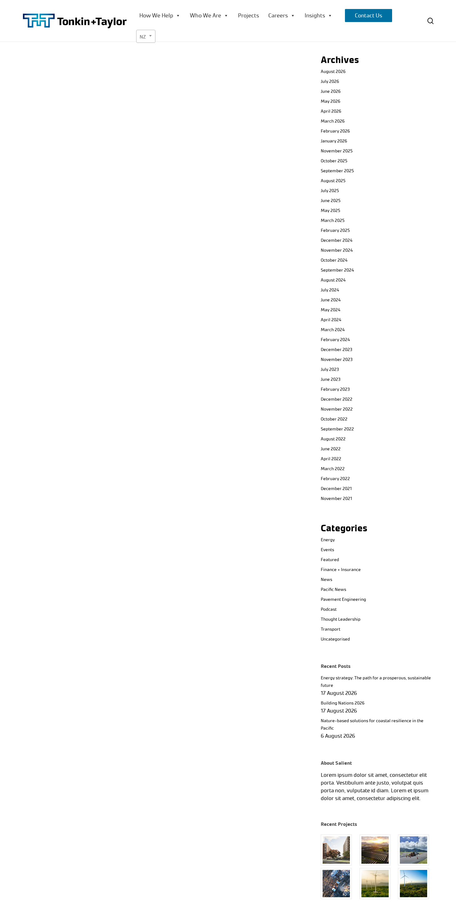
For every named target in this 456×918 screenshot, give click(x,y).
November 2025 (337, 151)
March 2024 (333, 329)
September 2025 (337, 170)
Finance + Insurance (341, 569)
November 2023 (337, 359)
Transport (330, 629)
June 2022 (331, 449)
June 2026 (331, 91)
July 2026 (330, 81)
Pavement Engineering (343, 599)
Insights (315, 15)
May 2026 (330, 101)
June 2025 (331, 200)
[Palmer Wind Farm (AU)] (416, 883)
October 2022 (334, 419)
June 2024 (331, 300)
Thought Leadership (340, 619)
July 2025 (330, 190)
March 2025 (333, 220)
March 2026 (333, 121)
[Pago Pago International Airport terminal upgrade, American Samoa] (416, 850)
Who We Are (205, 15)
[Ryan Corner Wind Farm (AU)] (378, 883)
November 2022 (337, 409)
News (326, 579)
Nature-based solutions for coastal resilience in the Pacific (372, 724)
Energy (328, 539)
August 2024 (333, 280)
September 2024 (337, 270)
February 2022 (335, 478)
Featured (330, 559)
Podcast (329, 609)
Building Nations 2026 (342, 703)
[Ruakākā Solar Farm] (378, 850)
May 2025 (330, 210)
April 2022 (331, 458)
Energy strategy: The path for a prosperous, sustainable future (376, 681)
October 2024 (334, 260)
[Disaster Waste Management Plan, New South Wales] (339, 883)
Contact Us (368, 15)
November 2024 (337, 250)
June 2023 (331, 379)
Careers (278, 15)
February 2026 (335, 131)
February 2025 (335, 230)
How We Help (156, 15)
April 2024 (331, 319)
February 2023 (335, 389)
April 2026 (331, 111)
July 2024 (330, 290)
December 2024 (336, 240)
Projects (248, 15)
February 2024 (335, 339)
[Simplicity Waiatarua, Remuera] (339, 850)
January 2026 (334, 141)
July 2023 (330, 369)
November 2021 (336, 498)
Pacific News (333, 589)
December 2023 (336, 349)
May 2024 (330, 310)
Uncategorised (335, 639)
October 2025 (334, 161)
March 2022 (333, 468)
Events (327, 549)
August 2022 (333, 439)
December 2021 (336, 488)
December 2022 (336, 399)
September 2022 (337, 429)
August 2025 (333, 180)
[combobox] (145, 36)
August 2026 (333, 71)
